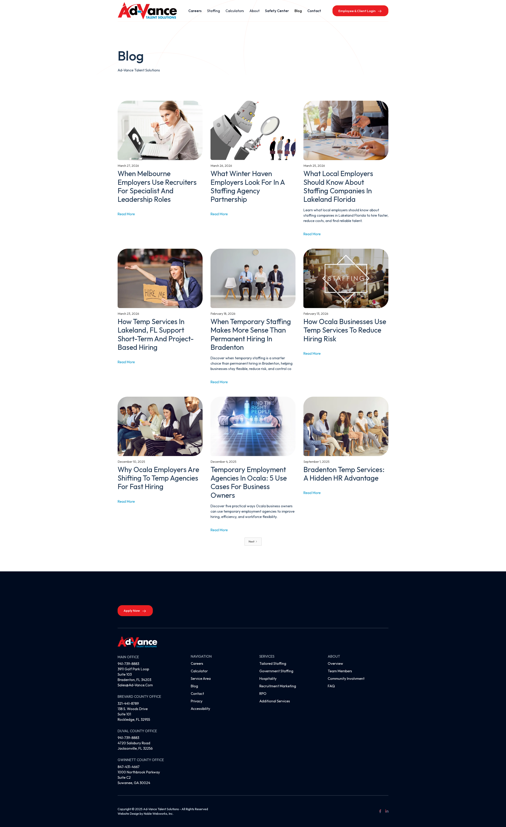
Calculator (199, 671)
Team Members (340, 671)
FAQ (331, 686)
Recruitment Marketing (277, 686)
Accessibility (200, 708)
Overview (335, 663)
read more (126, 214)
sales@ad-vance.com (135, 685)
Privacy (196, 701)
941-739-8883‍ (128, 737)
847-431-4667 (129, 766)
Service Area (201, 678)
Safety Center (277, 11)
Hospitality (268, 678)
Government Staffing (276, 671)
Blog (298, 11)
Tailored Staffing (272, 663)
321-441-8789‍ (128, 703)
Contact (314, 11)
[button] (213, 10)
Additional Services (274, 701)
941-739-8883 (128, 663)
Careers (195, 11)
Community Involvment (346, 678)
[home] (147, 11)
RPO (262, 693)
